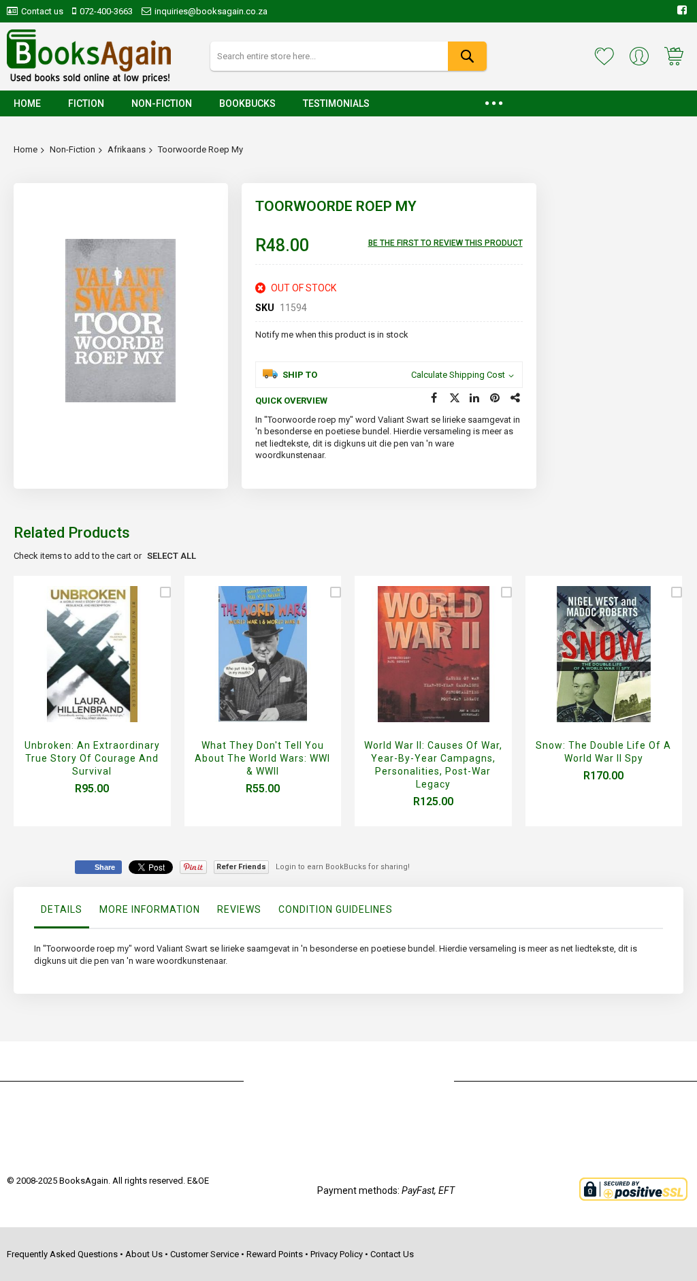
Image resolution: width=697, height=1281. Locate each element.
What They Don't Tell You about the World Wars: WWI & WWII (262, 758)
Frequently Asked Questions (62, 1254)
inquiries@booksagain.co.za (211, 11)
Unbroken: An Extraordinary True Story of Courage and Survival (92, 758)
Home (25, 149)
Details (61, 909)
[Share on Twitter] (454, 398)
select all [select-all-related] (171, 556)
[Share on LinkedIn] (475, 398)
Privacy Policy (336, 1254)
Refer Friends (241, 866)
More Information (149, 909)
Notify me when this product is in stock (331, 334)
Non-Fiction (72, 149)
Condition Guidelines (335, 909)
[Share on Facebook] (434, 398)
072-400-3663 (106, 11)
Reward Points (274, 1254)
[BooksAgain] (89, 56)
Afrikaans (127, 149)
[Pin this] (495, 398)
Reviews (239, 909)
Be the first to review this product (445, 243)
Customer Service (204, 1254)
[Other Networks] (516, 398)
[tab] (61, 912)
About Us (144, 1254)
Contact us (42, 11)
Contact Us (392, 1254)
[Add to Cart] (88, 670)
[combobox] (348, 56)
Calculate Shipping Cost (458, 375)
